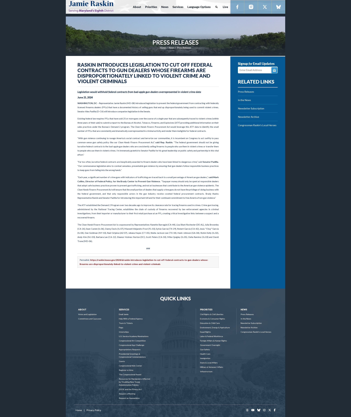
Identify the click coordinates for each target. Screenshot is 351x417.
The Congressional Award (130, 374)
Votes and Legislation (87, 314)
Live (225, 7)
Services (124, 309)
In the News (244, 100)
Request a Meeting (127, 394)
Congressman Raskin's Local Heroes (257, 125)
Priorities (206, 309)
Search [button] (216, 7)
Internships (124, 332)
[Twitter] (265, 7)
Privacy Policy (93, 410)
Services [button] (177, 7)
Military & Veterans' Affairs (211, 367)
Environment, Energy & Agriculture (215, 327)
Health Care (205, 354)
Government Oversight (210, 345)
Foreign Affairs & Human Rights (213, 341)
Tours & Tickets (126, 323)
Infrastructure (206, 371)
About (82, 309)
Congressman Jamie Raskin (101, 6)
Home (163, 47)
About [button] (137, 7)
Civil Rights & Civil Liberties (211, 314)
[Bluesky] (278, 7)
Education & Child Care (210, 323)
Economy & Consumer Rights (212, 319)
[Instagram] (251, 7)
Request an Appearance (129, 398)
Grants (122, 361)
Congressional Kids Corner (130, 366)
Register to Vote (126, 370)
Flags (121, 327)
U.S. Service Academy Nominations (133, 336)
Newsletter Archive (248, 116)
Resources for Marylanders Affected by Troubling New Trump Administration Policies (134, 382)
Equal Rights (205, 332)
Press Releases (175, 42)
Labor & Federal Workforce (211, 336)
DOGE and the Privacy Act (130, 389)
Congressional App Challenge (131, 345)
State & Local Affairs (209, 362)
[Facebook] (237, 7)
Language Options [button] (199, 7)
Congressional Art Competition (132, 341)
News (171, 47)
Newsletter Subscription (251, 108)
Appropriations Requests (130, 349)
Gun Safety (205, 349)
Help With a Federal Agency (131, 319)
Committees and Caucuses (89, 319)
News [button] (164, 7)
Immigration (205, 358)
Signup (274, 70)
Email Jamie (123, 314)
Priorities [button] (151, 7)
